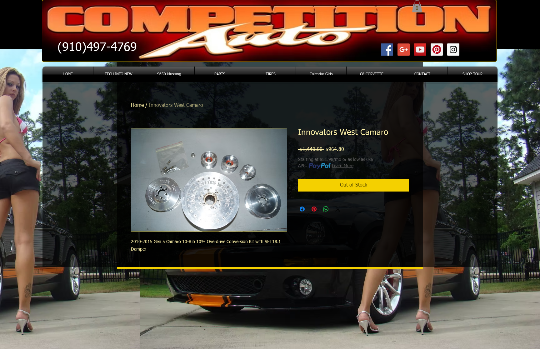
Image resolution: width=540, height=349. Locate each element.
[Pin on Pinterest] (314, 209)
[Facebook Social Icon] (387, 49)
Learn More (342, 166)
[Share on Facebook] (302, 209)
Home (137, 105)
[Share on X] (338, 209)
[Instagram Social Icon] (453, 49)
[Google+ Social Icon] (404, 49)
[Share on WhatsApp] (326, 209)
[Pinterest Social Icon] (437, 49)
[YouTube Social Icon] (420, 49)
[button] (417, 6)
